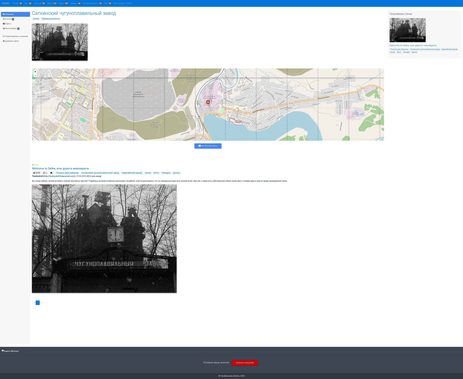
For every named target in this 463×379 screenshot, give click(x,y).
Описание (9, 14)
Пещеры (75, 3)
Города (16, 3)
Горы (27, 3)
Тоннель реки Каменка (67, 173)
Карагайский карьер (132, 173)
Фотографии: (12, 28)
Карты (8, 24)
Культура (39, 3)
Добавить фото (12, 41)
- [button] (35, 75)
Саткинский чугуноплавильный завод (100, 173)
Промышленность (92, 3)
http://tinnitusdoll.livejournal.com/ (59, 176)
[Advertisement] (208, 324)
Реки (107, 3)
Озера (51, 3)
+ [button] (35, 71)
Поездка (166, 173)
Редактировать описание (16, 36)
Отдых (63, 3)
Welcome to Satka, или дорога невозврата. (413, 45)
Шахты (176, 173)
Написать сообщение (245, 363)
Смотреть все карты (209, 146)
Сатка (36, 18)
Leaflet (381, 140)
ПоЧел (5, 3)
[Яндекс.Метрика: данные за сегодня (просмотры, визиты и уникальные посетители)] (10, 351)
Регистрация (119, 3)
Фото (156, 173)
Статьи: (9, 19)
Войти (129, 3)
